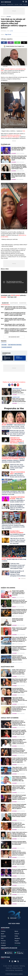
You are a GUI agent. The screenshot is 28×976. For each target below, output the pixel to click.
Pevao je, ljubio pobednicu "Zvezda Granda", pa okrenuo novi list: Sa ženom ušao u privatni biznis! (19, 871)
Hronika (3, 941)
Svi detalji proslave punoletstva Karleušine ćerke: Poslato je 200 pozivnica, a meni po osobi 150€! (19, 751)
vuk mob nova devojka (14, 345)
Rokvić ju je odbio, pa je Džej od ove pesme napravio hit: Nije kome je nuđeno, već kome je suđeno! (19, 741)
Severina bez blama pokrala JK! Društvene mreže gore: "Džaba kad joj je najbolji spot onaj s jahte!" (19, 690)
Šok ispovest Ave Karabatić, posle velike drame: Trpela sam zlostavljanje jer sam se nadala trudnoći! (18, 825)
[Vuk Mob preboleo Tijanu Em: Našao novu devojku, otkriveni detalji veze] (6, 150)
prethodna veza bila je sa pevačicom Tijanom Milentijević (11, 136)
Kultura (17, 934)
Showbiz (25, 4)
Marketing (22, 966)
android (17, 295)
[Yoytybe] (15, 961)
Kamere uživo (10, 4)
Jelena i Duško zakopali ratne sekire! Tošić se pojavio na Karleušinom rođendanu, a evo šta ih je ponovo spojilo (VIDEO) (19, 880)
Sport (20, 4)
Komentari (22, 303)
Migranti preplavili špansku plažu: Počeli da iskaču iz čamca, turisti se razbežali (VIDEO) (19, 658)
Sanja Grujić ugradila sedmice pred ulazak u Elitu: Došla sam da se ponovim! (18, 593)
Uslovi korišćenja (9, 970)
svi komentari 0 (7, 358)
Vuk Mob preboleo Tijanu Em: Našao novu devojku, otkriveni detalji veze (18, 149)
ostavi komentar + (19, 357)
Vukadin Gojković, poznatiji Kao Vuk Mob (13, 69)
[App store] (8, 952)
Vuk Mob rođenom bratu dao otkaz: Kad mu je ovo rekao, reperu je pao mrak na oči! (18, 175)
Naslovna (3, 16)
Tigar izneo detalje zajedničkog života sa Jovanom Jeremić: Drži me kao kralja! (19, 699)
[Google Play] (19, 952)
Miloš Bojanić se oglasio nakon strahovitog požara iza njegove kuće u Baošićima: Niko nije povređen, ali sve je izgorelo (19, 778)
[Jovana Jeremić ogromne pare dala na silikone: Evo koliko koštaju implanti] (6, 817)
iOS (12, 295)
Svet (13, 616)
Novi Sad (17, 945)
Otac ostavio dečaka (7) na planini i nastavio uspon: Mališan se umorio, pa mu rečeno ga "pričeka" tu (19, 639)
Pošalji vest (9, 968)
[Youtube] (18, 385)
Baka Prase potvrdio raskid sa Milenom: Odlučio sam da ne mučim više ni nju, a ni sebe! (19, 681)
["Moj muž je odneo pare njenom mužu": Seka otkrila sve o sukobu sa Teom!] (6, 789)
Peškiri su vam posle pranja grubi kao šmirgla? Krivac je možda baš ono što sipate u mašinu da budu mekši (15, 314)
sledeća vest (16, 397)
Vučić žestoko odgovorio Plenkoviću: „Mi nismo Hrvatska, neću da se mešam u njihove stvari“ (15, 308)
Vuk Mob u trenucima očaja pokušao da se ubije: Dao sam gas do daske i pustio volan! (19, 158)
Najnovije (3, 4)
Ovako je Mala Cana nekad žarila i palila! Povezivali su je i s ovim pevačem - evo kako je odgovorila (19, 760)
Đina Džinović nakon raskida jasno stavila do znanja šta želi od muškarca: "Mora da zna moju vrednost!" (18, 723)
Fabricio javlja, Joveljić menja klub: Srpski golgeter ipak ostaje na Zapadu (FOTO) (15, 320)
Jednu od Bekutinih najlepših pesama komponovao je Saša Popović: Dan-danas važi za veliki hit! (19, 899)
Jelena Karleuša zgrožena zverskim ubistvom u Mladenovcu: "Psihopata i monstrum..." (19, 648)
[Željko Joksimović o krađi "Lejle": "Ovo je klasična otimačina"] (6, 631)
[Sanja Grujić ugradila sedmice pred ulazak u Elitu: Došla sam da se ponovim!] (6, 594)
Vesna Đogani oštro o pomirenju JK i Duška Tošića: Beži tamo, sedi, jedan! (15, 325)
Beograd (17, 938)
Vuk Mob (4, 345)
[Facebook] (9, 385)
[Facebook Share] (4, 42)
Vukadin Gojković (7, 347)
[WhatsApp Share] (17, 42)
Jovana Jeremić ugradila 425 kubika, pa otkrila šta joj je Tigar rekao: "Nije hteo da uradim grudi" (19, 732)
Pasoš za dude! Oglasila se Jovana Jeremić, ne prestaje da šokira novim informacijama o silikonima (19, 709)
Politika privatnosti (17, 968)
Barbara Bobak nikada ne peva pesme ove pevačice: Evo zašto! (19, 391)
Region (17, 941)
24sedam (3, 297)
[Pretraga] (23, 1)
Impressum (16, 966)
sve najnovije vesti (14, 337)
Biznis (16, 931)
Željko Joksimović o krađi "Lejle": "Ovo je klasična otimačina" (19, 629)
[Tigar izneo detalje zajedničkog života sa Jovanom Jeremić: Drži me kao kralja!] (6, 701)
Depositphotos (19, 970)
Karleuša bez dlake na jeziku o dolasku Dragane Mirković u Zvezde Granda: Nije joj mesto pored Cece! (19, 890)
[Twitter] (15, 385)
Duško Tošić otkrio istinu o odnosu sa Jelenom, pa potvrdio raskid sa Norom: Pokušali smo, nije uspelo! (19, 834)
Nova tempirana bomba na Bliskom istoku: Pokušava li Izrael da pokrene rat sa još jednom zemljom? (19, 611)
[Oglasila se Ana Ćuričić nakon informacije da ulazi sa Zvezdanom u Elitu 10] (6, 603)
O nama (5, 966)
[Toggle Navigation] (26, 1)
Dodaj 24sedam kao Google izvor (15, 46)
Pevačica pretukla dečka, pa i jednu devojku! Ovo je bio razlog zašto (19, 843)
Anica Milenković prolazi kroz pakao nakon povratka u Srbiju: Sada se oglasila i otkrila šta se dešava (19, 797)
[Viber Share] (11, 42)
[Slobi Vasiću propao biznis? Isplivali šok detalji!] (6, 622)
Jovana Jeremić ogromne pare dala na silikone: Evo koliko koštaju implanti (19, 815)
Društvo (3, 943)
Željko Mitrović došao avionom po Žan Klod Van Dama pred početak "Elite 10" (19, 400)
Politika (16, 4)
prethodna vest (17, 388)
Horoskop (17, 943)
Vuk (24, 131)
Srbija (16, 936)
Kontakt (10, 966)
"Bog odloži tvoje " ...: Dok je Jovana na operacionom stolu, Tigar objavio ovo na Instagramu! (19, 769)
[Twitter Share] (24, 42)
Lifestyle (3, 945)
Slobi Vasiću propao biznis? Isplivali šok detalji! (17, 620)
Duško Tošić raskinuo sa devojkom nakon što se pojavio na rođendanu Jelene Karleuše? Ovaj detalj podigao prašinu (18, 672)
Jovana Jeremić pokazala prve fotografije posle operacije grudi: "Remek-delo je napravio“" (19, 806)
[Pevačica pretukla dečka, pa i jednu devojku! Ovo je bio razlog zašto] (6, 845)
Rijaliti (14, 597)
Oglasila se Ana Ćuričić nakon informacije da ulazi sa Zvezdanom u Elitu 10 (19, 602)
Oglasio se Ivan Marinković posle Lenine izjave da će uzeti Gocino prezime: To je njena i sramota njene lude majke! (19, 853)
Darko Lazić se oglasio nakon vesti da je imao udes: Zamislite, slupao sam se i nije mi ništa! (18, 862)
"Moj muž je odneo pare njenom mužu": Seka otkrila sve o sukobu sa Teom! (18, 788)
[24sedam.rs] (6, 2)
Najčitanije (14, 303)
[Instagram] (12, 385)
